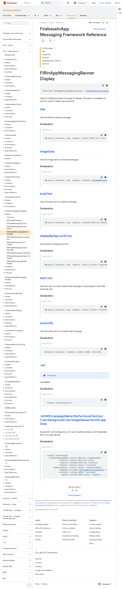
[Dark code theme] (107, 85)
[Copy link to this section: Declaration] (55, 124)
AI (35, 15)
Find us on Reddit (68, 528)
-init (42, 365)
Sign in (117, 3)
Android (38, 559)
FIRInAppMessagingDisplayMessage (100, 91)
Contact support (95, 524)
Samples (83, 15)
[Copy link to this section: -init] (47, 365)
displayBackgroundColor (56, 236)
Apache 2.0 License (82, 503)
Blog (94, 3)
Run (57, 15)
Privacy (44, 584)
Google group (94, 532)
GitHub (38, 540)
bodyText (46, 194)
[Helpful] (103, 22)
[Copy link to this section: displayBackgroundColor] (74, 236)
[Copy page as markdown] (50, 41)
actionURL (47, 323)
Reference (71, 15)
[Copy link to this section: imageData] (56, 151)
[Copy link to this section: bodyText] (54, 194)
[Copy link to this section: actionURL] (56, 323)
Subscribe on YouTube (70, 536)
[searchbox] (16, 23)
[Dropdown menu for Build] (51, 15)
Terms (37, 584)
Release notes (94, 536)
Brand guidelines (95, 540)
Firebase (43, 23)
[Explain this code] (103, 85)
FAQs (91, 543)
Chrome (38, 563)
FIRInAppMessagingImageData (104, 180)
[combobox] (52, 3)
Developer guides (42, 524)
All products (39, 574)
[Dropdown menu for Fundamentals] (29, 15)
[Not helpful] (107, 22)
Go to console (105, 3)
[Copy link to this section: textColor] (55, 278)
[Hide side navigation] (29, 584)
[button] (14, 33)
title (42, 109)
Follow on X (66, 532)
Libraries (38, 536)
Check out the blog (69, 524)
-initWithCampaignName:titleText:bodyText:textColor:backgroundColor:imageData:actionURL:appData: (73, 420)
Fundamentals (21, 15)
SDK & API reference (43, 528)
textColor (46, 278)
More (27, 3)
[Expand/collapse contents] (54, 48)
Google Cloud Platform (44, 570)
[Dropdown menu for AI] (39, 15)
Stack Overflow (95, 528)
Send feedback (99, 29)
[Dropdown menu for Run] (62, 15)
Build (46, 15)
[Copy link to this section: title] (47, 109)
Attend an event (68, 540)
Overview (7, 15)
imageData (47, 151)
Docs (51, 23)
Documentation (12, 10)
